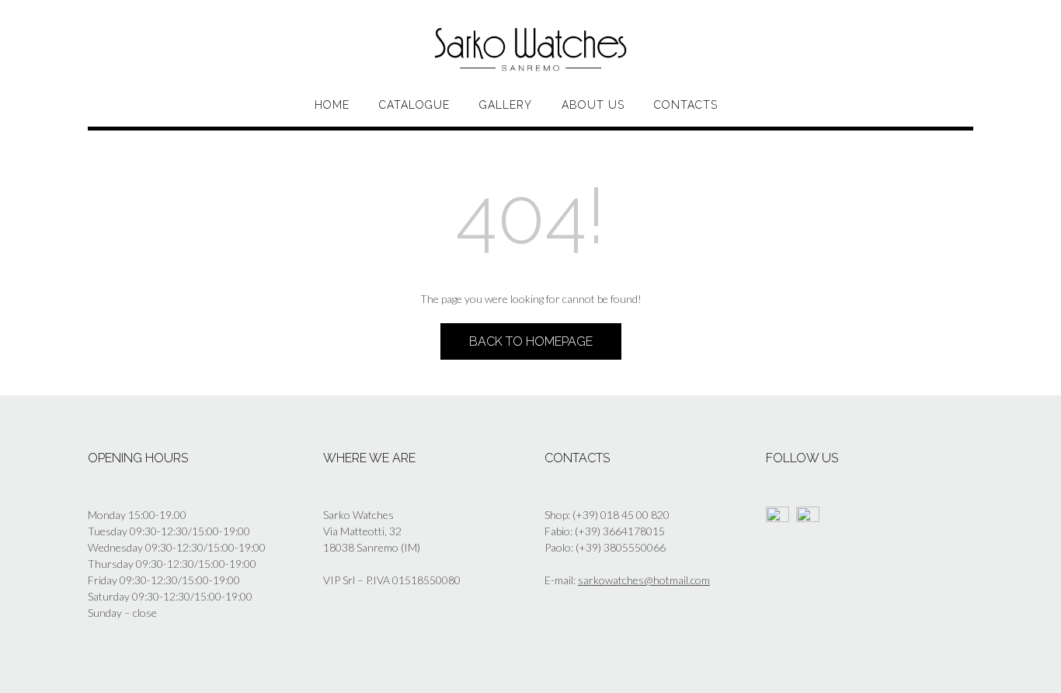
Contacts (686, 105)
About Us (593, 105)
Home (332, 105)
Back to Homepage (531, 341)
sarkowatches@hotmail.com (644, 580)
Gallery (505, 105)
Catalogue (414, 105)
